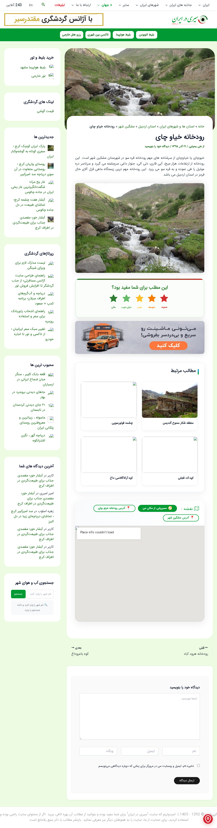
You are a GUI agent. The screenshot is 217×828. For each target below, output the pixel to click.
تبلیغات (60, 5)
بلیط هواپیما (123, 34)
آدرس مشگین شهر (178, 517)
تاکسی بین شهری (98, 34)
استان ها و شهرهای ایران (177, 127)
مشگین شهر (126, 127)
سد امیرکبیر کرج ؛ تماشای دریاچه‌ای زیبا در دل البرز (32, 516)
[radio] (164, 302)
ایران (206, 5)
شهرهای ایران (149, 5)
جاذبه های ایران (181, 5)
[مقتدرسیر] (53, 19)
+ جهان (107, 5)
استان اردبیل (147, 127)
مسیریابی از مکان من (155, 508)
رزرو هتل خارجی (71, 34)
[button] (201, 5)
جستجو (18, 594)
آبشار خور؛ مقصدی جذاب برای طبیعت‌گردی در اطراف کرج (35, 481)
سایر (126, 5)
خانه (201, 127)
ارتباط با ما (83, 5)
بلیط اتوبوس (146, 34)
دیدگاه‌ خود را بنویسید (157, 146)
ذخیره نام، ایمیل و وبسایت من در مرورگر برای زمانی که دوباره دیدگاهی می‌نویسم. (146, 766)
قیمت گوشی (45, 111)
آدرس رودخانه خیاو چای (111, 508)
